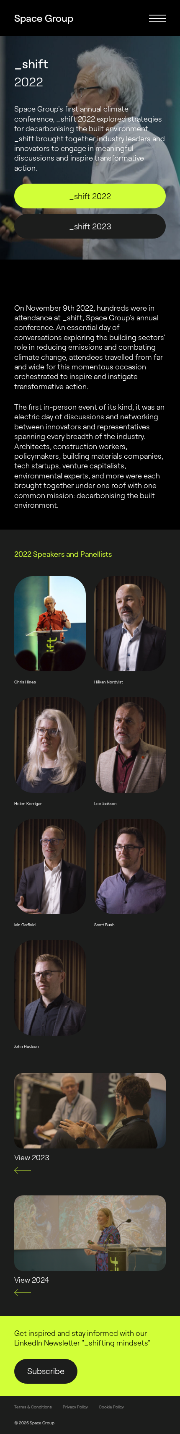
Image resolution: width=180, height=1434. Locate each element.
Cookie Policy (111, 1407)
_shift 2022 (90, 196)
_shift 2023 (90, 226)
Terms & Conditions (33, 1407)
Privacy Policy (75, 1407)
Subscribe (45, 1371)
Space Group (43, 18)
